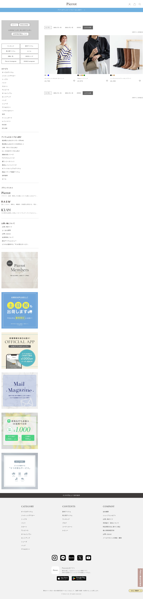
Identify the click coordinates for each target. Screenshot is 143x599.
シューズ (5, 104)
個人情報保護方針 (109, 530)
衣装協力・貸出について (111, 523)
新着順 (79, 27)
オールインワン (7, 93)
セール (29, 51)
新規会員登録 (24, 24)
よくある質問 (6, 230)
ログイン (14, 24)
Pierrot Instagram (10, 61)
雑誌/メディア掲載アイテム (11, 172)
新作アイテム (29, 46)
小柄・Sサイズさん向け (10, 147)
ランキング (10, 46)
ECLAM (4, 128)
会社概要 (106, 511)
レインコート (6, 121)
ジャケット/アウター (9, 76)
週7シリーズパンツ (8, 161)
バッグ (4, 100)
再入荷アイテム (10, 51)
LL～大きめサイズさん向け (11, 151)
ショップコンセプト (109, 515)
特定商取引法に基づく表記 (111, 527)
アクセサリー (6, 107)
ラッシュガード (7, 118)
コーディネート (67, 527)
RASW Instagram (29, 61)
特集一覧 (10, 56)
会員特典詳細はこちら (20, 34)
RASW (4, 125)
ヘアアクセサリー (8, 111)
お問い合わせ (6, 234)
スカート (5, 86)
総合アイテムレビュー (9, 241)
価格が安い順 (58, 27)
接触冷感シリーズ (8, 154)
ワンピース (5, 90)
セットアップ (6, 97)
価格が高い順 (69, 27)
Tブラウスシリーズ (8, 158)
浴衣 (3, 114)
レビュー (65, 530)
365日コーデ (29, 56)
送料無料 (5, 175)
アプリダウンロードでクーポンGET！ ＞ (71, 10)
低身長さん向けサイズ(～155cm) (13, 140)
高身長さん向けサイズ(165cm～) (13, 144)
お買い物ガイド (7, 227)
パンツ (4, 83)
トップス (5, 79)
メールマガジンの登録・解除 (112, 538)
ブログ (64, 523)
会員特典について (8, 237)
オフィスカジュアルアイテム (11, 168)
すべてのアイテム (8, 72)
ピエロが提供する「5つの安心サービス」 (15, 244)
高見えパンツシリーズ (9, 165)
